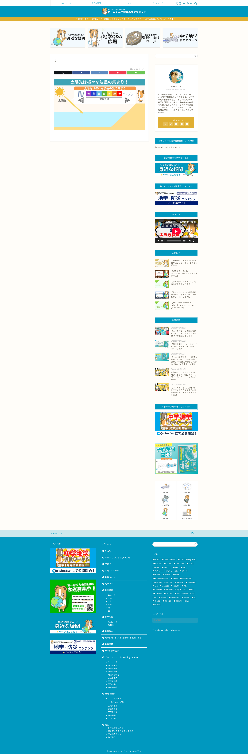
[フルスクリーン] (194, 241)
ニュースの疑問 (114, 698)
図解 (184, 567)
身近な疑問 (96, 3)
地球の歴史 (113, 668)
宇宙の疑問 (113, 712)
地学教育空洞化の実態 (161, 578)
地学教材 (109, 631)
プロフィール (65, 3)
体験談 (157, 567)
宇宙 (110, 604)
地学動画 (109, 590)
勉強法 (111, 625)
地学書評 (109, 644)
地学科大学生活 (112, 650)
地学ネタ (109, 583)
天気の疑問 (113, 709)
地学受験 (109, 616)
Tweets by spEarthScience (167, 147)
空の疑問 (112, 718)
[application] (176, 231)
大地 (110, 598)
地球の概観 (158, 582)
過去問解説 (113, 687)
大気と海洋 (113, 678)
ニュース (112, 595)
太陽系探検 (169, 590)
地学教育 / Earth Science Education (123, 637)
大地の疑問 (113, 705)
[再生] (158, 241)
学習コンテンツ (181, 590)
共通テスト (113, 621)
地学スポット (111, 577)
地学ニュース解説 (118, 702)
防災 (107, 724)
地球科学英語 (114, 674)
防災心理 (112, 737)
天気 (110, 601)
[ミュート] (190, 241)
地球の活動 (113, 671)
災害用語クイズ (115, 734)
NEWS (108, 550)
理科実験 (112, 684)
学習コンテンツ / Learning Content (122, 657)
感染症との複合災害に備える (120, 731)
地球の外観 (113, 665)
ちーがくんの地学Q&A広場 (117, 557)
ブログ (108, 563)
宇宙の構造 (113, 681)
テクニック (113, 662)
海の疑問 (112, 715)
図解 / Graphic (112, 570)
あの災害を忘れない (116, 727)
